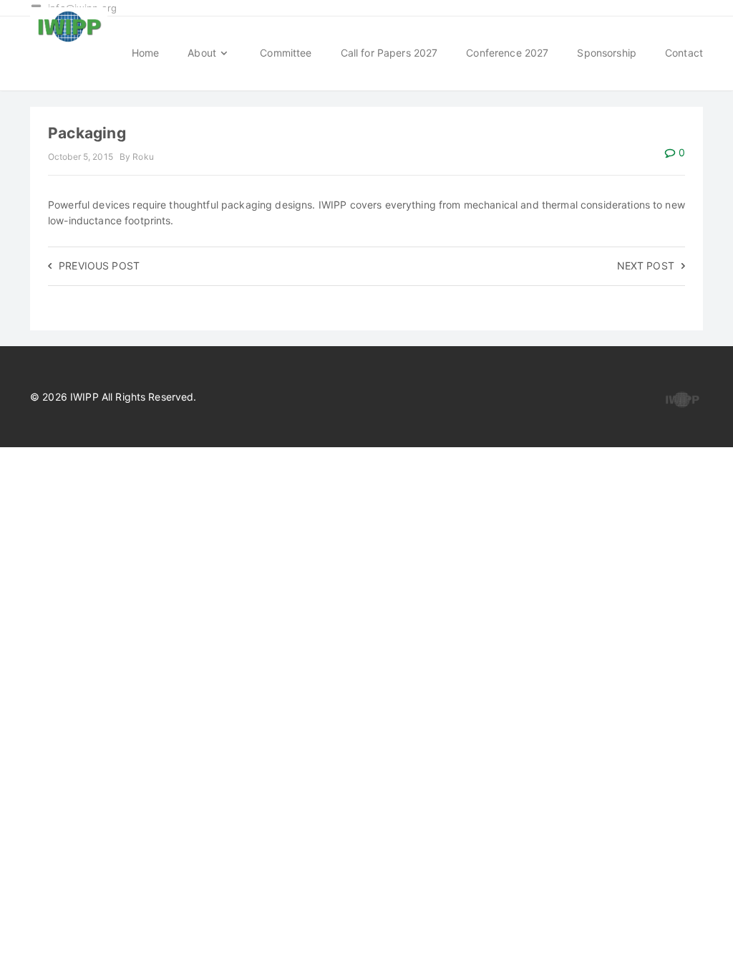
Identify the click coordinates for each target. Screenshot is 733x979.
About (203, 53)
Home (146, 53)
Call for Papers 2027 (389, 53)
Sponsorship (606, 53)
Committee (285, 53)
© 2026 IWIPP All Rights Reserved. (113, 397)
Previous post (99, 265)
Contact (684, 53)
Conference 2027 (507, 53)
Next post (645, 265)
